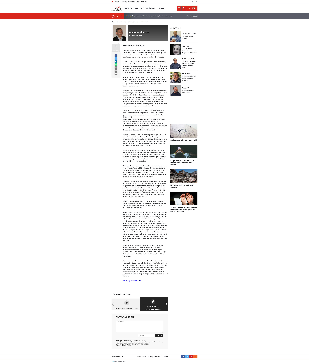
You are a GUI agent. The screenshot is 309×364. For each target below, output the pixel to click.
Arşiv (138, 1)
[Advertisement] (103, 47)
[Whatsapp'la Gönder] (116, 64)
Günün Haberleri (131, 1)
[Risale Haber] (117, 8)
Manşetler (123, 1)
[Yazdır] (116, 70)
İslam (142, 8)
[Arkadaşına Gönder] (116, 67)
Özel (136, 8)
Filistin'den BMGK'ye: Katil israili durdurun (143, 16)
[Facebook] (116, 55)
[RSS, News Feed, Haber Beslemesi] (195, 356)
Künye (144, 356)
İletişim (150, 356)
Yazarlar (117, 1)
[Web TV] (193, 1)
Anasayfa (138, 356)
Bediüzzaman (150, 8)
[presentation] (117, 16)
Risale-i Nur (129, 8)
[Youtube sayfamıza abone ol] (191, 356)
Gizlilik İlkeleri (157, 356)
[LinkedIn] (116, 61)
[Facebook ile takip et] (183, 356)
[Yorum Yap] (116, 73)
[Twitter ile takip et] (187, 356)
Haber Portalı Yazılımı (119, 361)
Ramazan (160, 8)
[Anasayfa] (112, 1)
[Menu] (179, 8)
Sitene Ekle (143, 1)
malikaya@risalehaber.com (132, 281)
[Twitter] (116, 58)
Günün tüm (191, 16)
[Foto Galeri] (196, 1)
